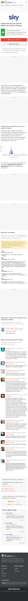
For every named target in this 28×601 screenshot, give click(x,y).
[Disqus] (14, 267)
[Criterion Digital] (14, 589)
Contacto (3, 576)
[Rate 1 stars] (9, 501)
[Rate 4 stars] (16, 501)
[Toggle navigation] (26, 2)
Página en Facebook (9, 488)
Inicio (2, 5)
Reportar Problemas (15, 39)
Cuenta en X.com (8, 486)
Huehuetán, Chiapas (11, 331)
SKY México (14, 5)
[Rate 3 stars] (14, 501)
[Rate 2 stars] (11, 501)
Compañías (7, 5)
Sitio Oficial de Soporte (9, 490)
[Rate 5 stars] (19, 501)
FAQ (2, 571)
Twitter (16, 568)
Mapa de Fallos (15, 44)
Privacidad (3, 573)
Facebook (17, 571)
